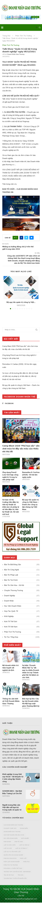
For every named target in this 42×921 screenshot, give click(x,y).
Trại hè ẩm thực (9, 875)
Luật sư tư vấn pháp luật (12, 851)
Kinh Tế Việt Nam (21, 627)
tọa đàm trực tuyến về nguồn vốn (15, 878)
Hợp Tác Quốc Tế (21, 611)
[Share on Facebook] (21, 238)
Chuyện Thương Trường (21, 590)
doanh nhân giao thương (12, 831)
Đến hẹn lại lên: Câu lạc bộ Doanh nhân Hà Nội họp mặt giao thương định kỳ (30, 702)
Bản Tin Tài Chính (21, 580)
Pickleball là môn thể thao (13, 868)
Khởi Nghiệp (21, 616)
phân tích (26, 861)
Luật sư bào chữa (10, 845)
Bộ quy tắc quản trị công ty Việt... (21, 302)
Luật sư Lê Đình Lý (21, 848)
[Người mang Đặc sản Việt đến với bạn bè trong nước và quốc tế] (33, 808)
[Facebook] (36, 27)
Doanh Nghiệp (21, 596)
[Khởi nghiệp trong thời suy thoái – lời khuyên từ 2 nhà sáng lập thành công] (33, 777)
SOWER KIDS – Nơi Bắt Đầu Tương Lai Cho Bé (12, 792)
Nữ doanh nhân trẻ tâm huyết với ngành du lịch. (10, 667)
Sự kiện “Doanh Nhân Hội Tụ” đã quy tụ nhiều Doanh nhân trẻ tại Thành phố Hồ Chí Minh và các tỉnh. (30, 671)
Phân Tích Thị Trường (23, 36)
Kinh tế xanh (18, 841)
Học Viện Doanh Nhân (21, 606)
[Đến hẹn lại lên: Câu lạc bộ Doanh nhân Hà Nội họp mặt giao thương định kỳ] (31, 690)
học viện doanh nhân (11, 838)
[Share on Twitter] (26, 238)
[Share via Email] (31, 238)
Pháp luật (23, 858)
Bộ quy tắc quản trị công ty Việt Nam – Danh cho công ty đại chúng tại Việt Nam (30, 504)
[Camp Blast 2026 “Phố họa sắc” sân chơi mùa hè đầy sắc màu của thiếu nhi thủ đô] (21, 430)
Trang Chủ (6, 36)
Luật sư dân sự (24, 845)
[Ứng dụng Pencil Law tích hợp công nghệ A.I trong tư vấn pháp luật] (11, 463)
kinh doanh (7, 841)
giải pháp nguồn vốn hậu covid (14, 835)
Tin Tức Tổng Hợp (21, 637)
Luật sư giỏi (8, 848)
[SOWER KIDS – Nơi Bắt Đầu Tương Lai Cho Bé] (33, 794)
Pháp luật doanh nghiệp (12, 861)
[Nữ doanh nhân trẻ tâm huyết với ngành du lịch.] (11, 656)
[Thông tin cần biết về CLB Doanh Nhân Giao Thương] (11, 690)
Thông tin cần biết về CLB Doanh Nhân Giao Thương (10, 701)
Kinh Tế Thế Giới (21, 621)
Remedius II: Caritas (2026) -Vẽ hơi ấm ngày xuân (31, 474)
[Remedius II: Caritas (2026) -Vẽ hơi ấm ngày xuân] (31, 463)
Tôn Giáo (20, 875)
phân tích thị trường (11, 865)
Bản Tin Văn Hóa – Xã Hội (21, 585)
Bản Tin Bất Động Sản (21, 564)
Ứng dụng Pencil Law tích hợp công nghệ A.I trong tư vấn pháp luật (10, 476)
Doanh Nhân (21, 601)
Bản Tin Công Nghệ (21, 570)
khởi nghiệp (25, 838)
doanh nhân (24, 828)
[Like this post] (16, 238)
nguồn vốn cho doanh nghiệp (13, 855)
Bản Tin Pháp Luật (21, 575)
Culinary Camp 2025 (10, 828)
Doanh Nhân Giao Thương (15, 54)
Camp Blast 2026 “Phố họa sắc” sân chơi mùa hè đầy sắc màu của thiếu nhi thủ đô (21, 448)
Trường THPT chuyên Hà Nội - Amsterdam (17, 871)
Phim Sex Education (10, 858)
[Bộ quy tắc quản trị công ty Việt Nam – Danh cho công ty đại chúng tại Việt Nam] (21, 287)
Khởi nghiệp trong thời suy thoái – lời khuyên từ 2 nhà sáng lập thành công (12, 778)
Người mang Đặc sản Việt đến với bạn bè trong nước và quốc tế (11, 807)
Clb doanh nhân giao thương (13, 825)
